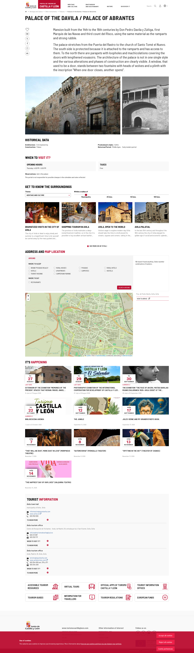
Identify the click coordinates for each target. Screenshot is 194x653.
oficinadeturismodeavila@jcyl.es (41, 533)
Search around (124, 287)
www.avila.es (35, 514)
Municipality (86, 197)
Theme (28, 191)
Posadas (85, 268)
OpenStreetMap (101, 355)
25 (110, 197)
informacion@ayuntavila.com (40, 511)
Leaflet (88, 355)
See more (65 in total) (98, 246)
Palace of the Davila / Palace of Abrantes (81, 11)
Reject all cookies (165, 642)
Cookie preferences (165, 648)
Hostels (110, 271)
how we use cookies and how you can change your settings (101, 644)
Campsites (85, 271)
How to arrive (142, 299)
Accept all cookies (165, 635)
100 (157, 197)
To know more (32, 520)
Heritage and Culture (36, 11)
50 (133, 197)
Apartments (60, 271)
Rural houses (61, 268)
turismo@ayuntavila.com (38, 558)
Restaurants (36, 282)
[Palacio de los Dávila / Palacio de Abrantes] (72, 105)
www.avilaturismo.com (38, 560)
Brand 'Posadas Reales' (39, 268)
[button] (166, 5)
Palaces (62, 11)
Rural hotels (112, 268)
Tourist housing (37, 274)
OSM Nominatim (127, 355)
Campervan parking (63, 274)
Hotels (33, 271)
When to (33, 541)
